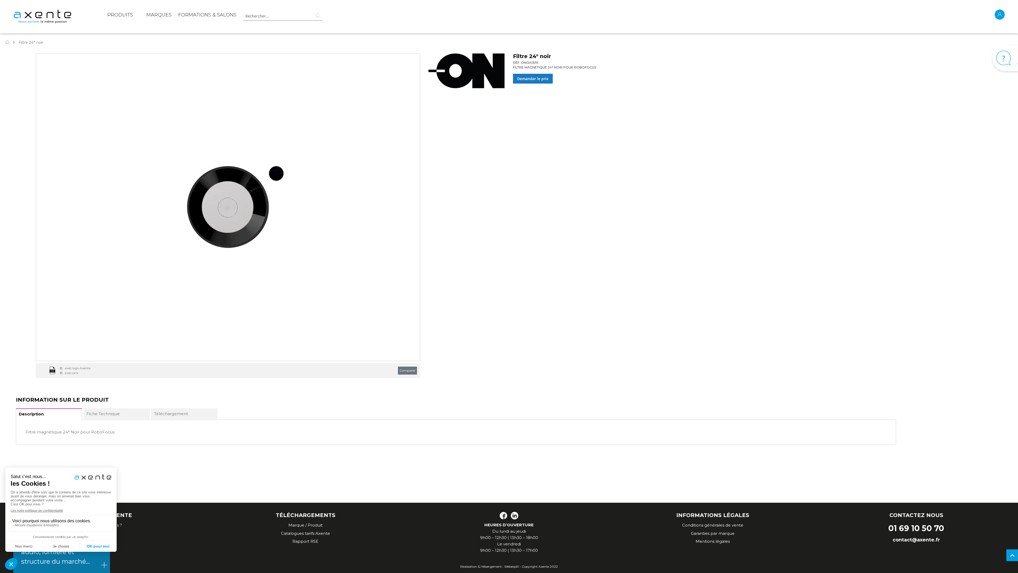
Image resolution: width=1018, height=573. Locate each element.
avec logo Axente (77, 368)
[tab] (49, 414)
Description (31, 413)
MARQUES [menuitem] (159, 15)
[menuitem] (120, 15)
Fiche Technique (103, 413)
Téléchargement (171, 413)
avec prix (71, 373)
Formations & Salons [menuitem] (207, 15)
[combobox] (283, 16)
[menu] (172, 15)
